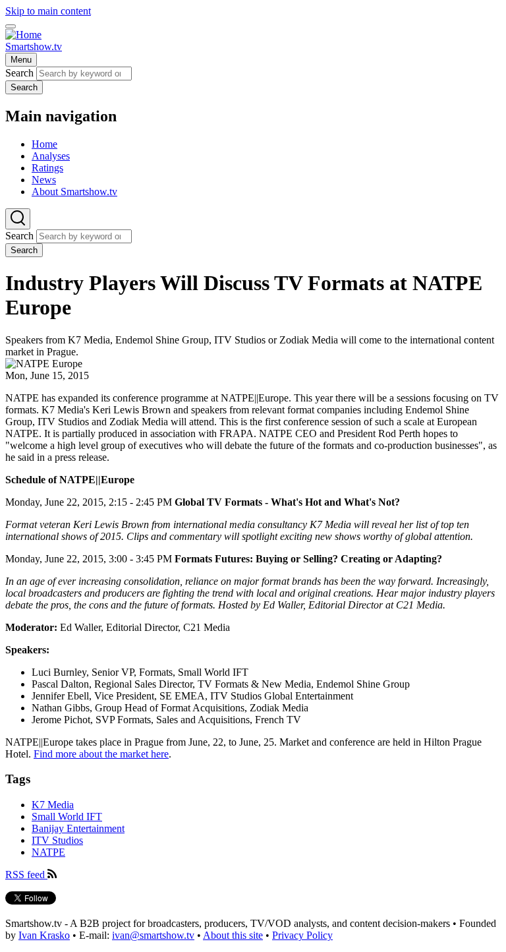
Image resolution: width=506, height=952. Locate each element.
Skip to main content (48, 10)
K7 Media (53, 804)
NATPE (48, 852)
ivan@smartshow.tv (153, 935)
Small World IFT (67, 816)
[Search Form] (17, 218)
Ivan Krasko (44, 935)
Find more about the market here (101, 753)
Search (19, 72)
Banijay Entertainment (78, 828)
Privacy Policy (302, 935)
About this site (233, 935)
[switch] (10, 26)
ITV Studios (57, 840)
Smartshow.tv (33, 46)
